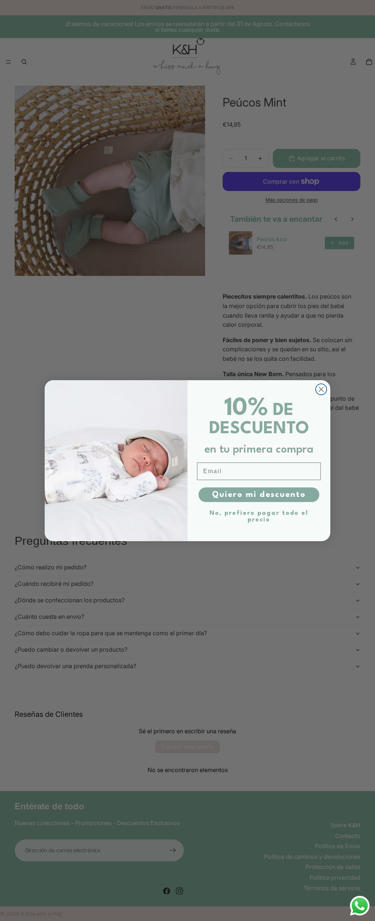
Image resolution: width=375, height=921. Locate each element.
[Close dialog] (321, 389)
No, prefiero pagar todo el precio (258, 516)
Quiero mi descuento (259, 495)
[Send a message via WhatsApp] (359, 905)
